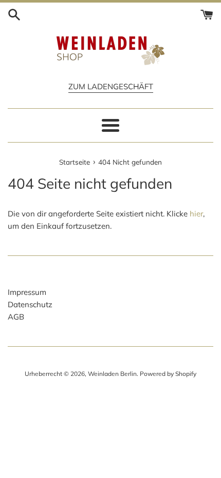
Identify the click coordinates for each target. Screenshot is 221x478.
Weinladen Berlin (112, 373)
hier (196, 213)
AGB (16, 317)
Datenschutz (30, 304)
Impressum (27, 292)
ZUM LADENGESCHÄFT (110, 86)
